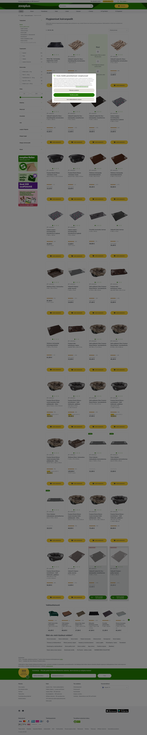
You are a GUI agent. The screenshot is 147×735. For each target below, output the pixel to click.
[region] (74, 88)
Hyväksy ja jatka (74, 95)
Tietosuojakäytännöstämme (82, 86)
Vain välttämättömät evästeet (74, 99)
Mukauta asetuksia (74, 90)
